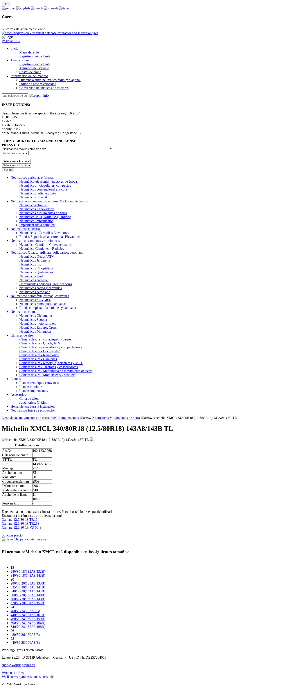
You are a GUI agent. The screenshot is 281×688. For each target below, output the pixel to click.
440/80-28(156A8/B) (25, 642)
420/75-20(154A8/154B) (28, 603)
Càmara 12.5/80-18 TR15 (20, 519)
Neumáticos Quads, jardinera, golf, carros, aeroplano (47, 252)
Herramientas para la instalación (33, 406)
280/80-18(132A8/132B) (28, 571)
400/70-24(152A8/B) (25, 611)
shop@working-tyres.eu (18, 665)
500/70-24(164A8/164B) (28, 623)
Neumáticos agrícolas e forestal (32, 177)
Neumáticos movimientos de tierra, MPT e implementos (49, 201)
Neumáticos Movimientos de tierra (116, 418)
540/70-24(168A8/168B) (28, 627)
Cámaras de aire (22, 335)
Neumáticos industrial (26, 229)
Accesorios (18, 394)
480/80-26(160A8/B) (25, 634)
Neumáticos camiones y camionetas (35, 240)
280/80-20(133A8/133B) (28, 583)
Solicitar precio (12, 535)
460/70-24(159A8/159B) (28, 619)
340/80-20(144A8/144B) (28, 591)
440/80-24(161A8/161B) (28, 615)
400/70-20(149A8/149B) (28, 599)
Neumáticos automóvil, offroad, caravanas (40, 296)
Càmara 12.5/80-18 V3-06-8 (21, 527)
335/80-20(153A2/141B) (28, 587)
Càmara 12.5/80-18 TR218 (20, 523)
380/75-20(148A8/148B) (28, 595)
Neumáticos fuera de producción (33, 410)
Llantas (16, 379)
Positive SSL (11, 41)
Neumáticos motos (23, 312)
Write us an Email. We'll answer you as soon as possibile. (28, 675)
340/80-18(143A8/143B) (28, 575)
